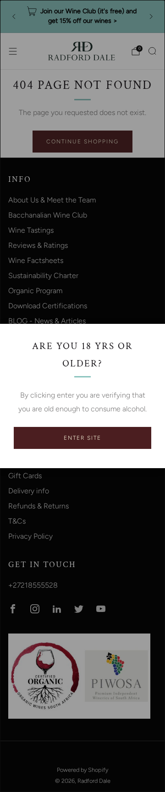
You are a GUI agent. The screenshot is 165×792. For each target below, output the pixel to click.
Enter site (82, 438)
